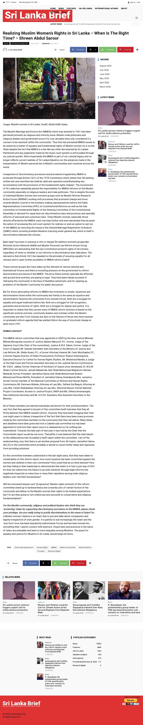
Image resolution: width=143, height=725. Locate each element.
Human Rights (42, 547)
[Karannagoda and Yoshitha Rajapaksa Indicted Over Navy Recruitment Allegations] (102, 159)
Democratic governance (24, 547)
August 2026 (105, 66)
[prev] (134, 24)
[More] (137, 49)
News (6, 43)
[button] (136, 17)
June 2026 (104, 74)
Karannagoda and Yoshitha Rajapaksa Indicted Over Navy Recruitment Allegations (123, 160)
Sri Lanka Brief (16, 50)
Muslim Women (85, 547)
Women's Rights (54, 551)
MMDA (53, 547)
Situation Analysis (19, 43)
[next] (138, 24)
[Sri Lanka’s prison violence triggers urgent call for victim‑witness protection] (119, 113)
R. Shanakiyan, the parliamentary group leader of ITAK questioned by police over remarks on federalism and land (123, 175)
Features (111, 141)
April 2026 (104, 82)
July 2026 (104, 70)
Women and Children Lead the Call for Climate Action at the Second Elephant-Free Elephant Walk (124, 146)
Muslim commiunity (67, 547)
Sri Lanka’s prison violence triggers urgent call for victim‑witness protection (119, 132)
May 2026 (104, 78)
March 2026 (105, 86)
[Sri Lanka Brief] (5, 50)
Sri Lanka (41, 551)
